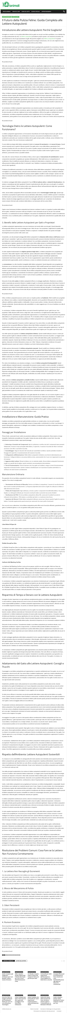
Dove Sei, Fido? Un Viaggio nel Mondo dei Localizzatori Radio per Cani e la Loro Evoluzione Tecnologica (7, 1000)
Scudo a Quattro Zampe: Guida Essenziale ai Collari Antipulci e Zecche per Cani (58, 1000)
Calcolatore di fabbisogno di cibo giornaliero (50, 1009)
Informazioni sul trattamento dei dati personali (44, 1011)
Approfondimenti (46, 11)
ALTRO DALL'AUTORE (21, 960)
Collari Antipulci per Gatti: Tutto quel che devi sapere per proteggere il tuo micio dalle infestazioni (20, 1000)
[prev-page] (62, 961)
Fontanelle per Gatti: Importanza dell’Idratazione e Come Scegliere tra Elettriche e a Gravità (46, 977)
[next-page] (64, 961)
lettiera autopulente (49, 38)
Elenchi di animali (34, 1009)
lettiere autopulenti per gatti (13, 955)
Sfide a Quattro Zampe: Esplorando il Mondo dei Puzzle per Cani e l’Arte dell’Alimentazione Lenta (20, 977)
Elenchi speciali (35, 11)
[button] (64, 11)
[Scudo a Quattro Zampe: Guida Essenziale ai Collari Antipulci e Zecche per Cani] (59, 991)
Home (3, 15)
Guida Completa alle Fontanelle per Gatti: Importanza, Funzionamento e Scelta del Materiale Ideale (33, 1000)
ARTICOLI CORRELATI (8, 960)
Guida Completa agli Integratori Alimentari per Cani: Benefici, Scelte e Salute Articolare (7, 977)
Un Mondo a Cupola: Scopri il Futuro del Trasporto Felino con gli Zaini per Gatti (33, 976)
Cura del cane (16, 11)
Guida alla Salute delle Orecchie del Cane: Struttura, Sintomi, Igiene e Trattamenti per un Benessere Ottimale (46, 1000)
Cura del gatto (26, 11)
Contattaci (59, 1011)
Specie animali (7, 11)
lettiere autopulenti (26, 36)
